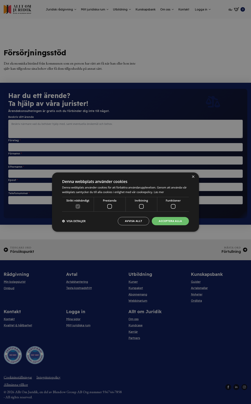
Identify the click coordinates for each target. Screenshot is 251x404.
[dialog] (125, 202)
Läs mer (159, 192)
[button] (74, 221)
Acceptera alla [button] (170, 221)
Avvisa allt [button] (133, 221)
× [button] (193, 176)
